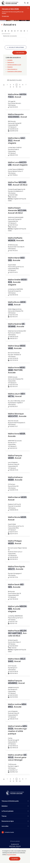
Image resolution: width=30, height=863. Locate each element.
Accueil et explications (16, 47)
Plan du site (15, 844)
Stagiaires (10, 67)
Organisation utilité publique (14, 71)
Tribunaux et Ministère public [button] (10, 801)
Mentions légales (15, 846)
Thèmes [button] (4, 816)
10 (16, 87)
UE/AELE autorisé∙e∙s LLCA (14, 64)
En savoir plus (5, 16)
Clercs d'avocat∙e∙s (12, 69)
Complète (9, 60)
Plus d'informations (11, 854)
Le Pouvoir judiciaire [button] (7, 811)
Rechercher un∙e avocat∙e (10, 36)
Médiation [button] (5, 806)
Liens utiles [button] (5, 826)
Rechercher (20, 52)
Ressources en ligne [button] (8, 821)
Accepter (15, 858)
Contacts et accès (9, 832)
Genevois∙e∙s (10, 62)
